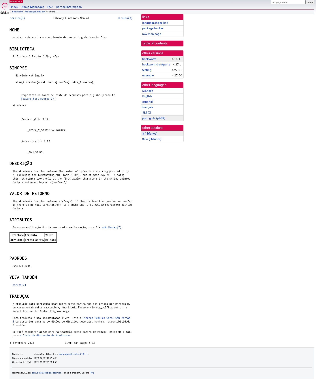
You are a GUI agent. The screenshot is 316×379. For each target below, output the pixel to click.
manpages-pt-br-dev (35, 11)
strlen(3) (19, 284)
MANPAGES (16, 1)
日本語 (146, 112)
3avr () (151, 139)
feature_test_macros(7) (37, 98)
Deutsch (147, 91)
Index (14, 7)
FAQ (50, 7)
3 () (149, 133)
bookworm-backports (156, 64)
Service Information (69, 7)
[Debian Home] (4, 7)
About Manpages (33, 7)
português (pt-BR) (153, 118)
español (147, 101)
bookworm (17, 11)
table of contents (155, 43)
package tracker (152, 28)
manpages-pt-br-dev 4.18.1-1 (73, 354)
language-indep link (155, 22)
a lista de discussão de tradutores (45, 335)
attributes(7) (111, 227)
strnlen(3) (17, 18)
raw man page (151, 34)
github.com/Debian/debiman (47, 373)
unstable (148, 75)
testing (146, 70)
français (147, 107)
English (147, 96)
